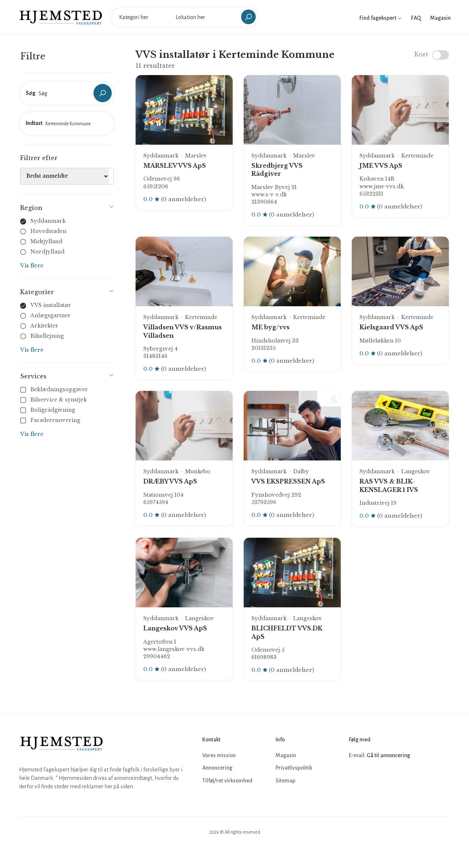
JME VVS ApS (380, 165)
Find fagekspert (378, 18)
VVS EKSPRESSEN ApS (288, 481)
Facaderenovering (55, 420)
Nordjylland (47, 251)
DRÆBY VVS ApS (170, 481)
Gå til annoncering (388, 755)
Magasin (440, 18)
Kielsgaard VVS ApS (391, 327)
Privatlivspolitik (294, 768)
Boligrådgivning (52, 410)
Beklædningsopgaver (59, 389)
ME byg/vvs (270, 327)
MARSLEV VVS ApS (174, 165)
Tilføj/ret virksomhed (227, 781)
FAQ (416, 18)
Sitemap (285, 781)
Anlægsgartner (50, 315)
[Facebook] (355, 777)
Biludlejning (47, 336)
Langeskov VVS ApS (175, 628)
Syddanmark (48, 221)
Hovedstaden (48, 231)
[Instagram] (371, 777)
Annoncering (217, 768)
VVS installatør (50, 305)
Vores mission (219, 755)
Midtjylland (46, 241)
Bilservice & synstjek (58, 399)
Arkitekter (44, 325)
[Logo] (60, 17)
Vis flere (32, 265)
